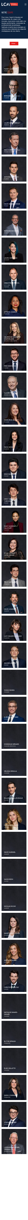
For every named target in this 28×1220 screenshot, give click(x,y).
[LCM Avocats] (10, 4)
